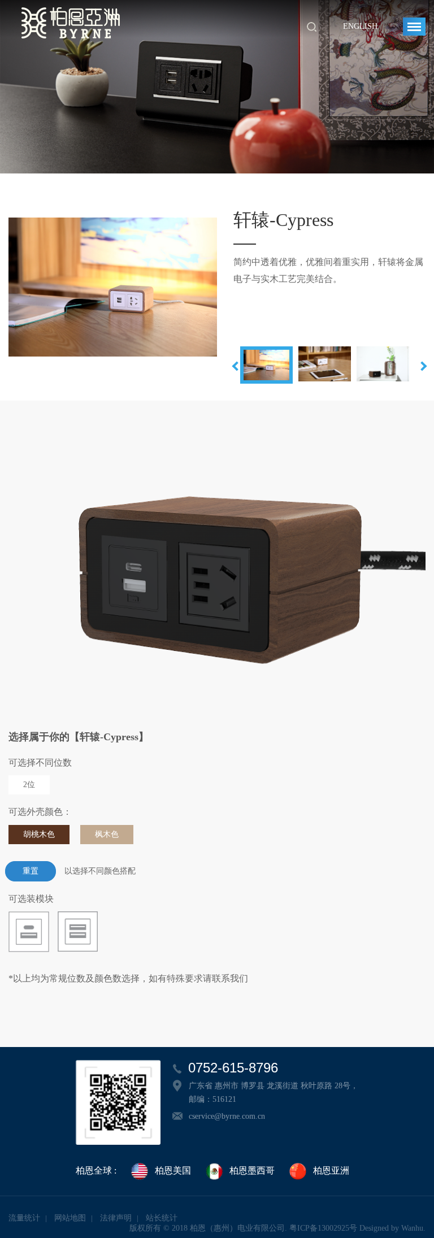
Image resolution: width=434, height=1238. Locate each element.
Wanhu (412, 1228)
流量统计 (24, 1218)
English (360, 26)
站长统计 (161, 1218)
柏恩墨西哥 (252, 1170)
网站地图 (70, 1218)
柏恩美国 (173, 1170)
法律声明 (116, 1218)
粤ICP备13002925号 (323, 1228)
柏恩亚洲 (331, 1170)
